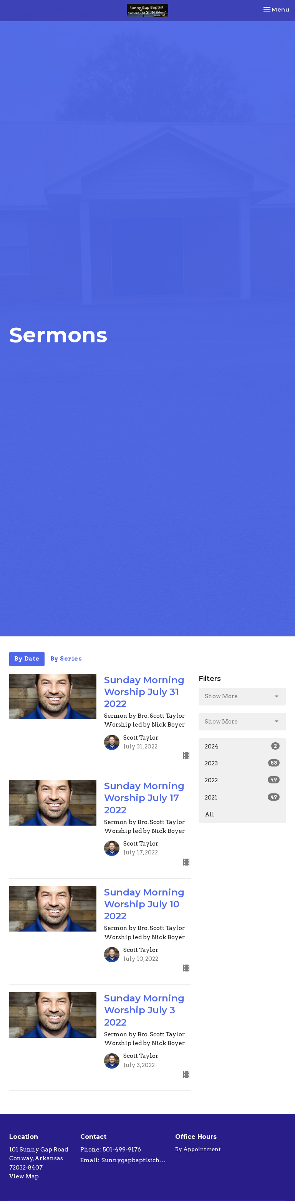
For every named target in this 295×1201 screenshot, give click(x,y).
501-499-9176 (122, 1149)
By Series (66, 658)
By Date (27, 658)
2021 (241, 797)
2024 (241, 746)
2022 (241, 780)
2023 (241, 763)
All (209, 814)
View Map (24, 1176)
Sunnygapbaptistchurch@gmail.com (134, 1160)
